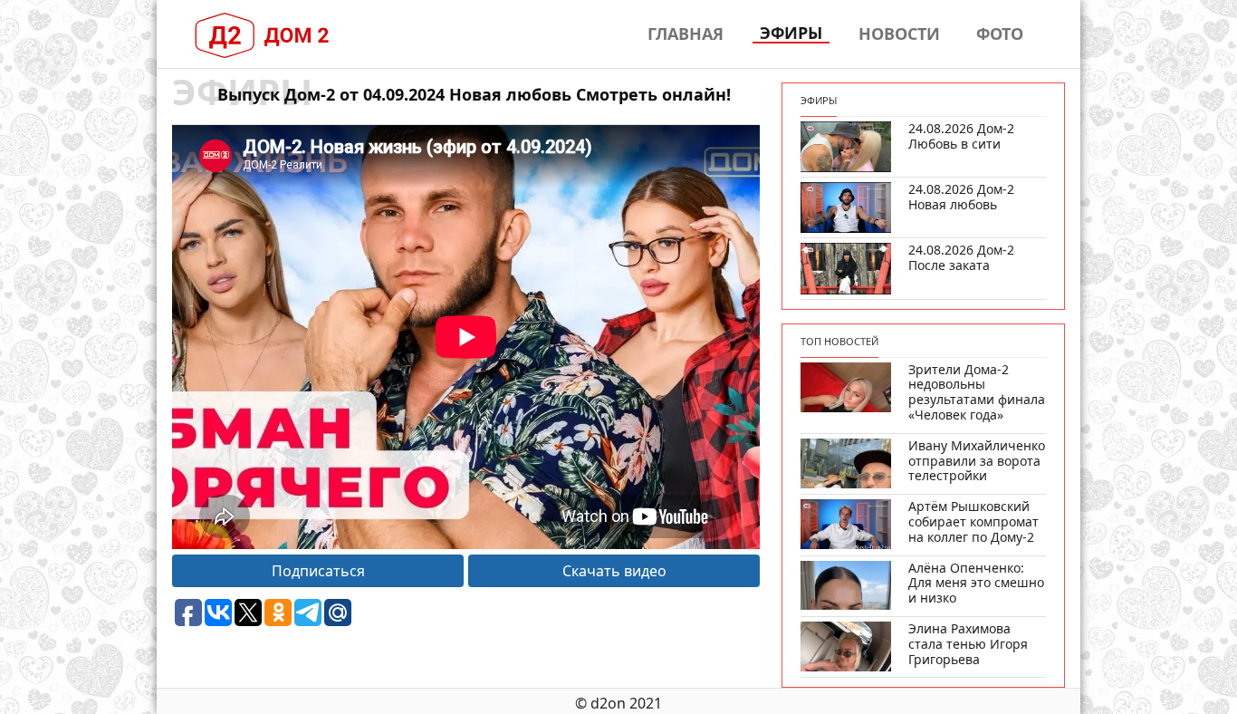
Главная (685, 33)
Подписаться (318, 571)
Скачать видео (614, 571)
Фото (999, 33)
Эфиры (791, 33)
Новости (899, 33)
